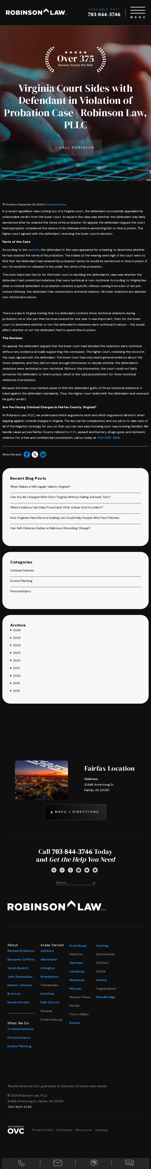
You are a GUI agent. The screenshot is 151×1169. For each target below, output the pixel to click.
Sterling (102, 946)
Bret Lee (14, 994)
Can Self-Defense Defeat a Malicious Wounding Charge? (50, 528)
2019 (15, 683)
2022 (15, 660)
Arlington (48, 968)
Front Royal (78, 946)
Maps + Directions (77, 812)
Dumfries (47, 994)
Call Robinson (77, 147)
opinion (33, 250)
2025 (15, 638)
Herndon (76, 963)
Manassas (77, 980)
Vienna (101, 980)
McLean (75, 989)
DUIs (73, 432)
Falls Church (50, 1002)
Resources (84, 1130)
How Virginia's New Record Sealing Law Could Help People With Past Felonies (64, 518)
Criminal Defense (55, 204)
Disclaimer (64, 1130)
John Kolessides (20, 977)
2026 (15, 630)
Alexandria (49, 959)
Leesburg (76, 971)
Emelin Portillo (18, 1002)
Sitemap (101, 1130)
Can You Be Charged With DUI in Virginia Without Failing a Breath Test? (60, 497)
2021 (15, 668)
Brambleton (49, 977)
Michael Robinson (21, 951)
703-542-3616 (108, 438)
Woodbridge (105, 997)
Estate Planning (21, 581)
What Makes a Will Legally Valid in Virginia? (40, 487)
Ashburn (47, 951)
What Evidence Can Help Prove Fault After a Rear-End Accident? (56, 507)
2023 (15, 653)
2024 (15, 645)
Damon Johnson (19, 985)
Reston (74, 1023)
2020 (15, 676)
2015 (15, 691)
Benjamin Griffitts (21, 959)
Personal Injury (20, 591)
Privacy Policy (42, 1130)
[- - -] (137, 10)
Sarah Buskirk (18, 968)
